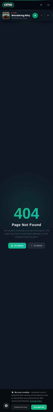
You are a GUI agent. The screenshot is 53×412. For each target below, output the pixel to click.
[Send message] (48, 15)
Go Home (18, 245)
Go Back (38, 245)
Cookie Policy (36, 401)
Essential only (20, 407)
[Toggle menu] (48, 4)
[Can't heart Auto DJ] (41, 15)
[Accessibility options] (6, 406)
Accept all (39, 407)
